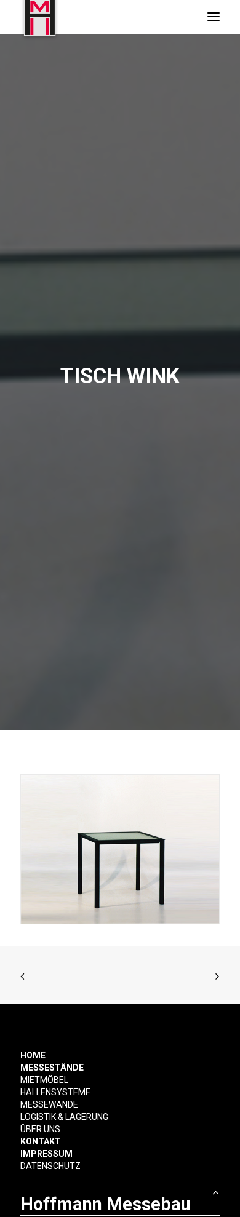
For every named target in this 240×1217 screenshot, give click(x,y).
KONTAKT (40, 1141)
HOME (33, 1055)
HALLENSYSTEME (55, 1092)
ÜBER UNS (40, 1129)
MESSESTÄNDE (52, 1067)
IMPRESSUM (46, 1154)
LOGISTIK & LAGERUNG (64, 1117)
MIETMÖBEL (44, 1080)
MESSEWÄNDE (49, 1104)
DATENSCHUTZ (50, 1166)
